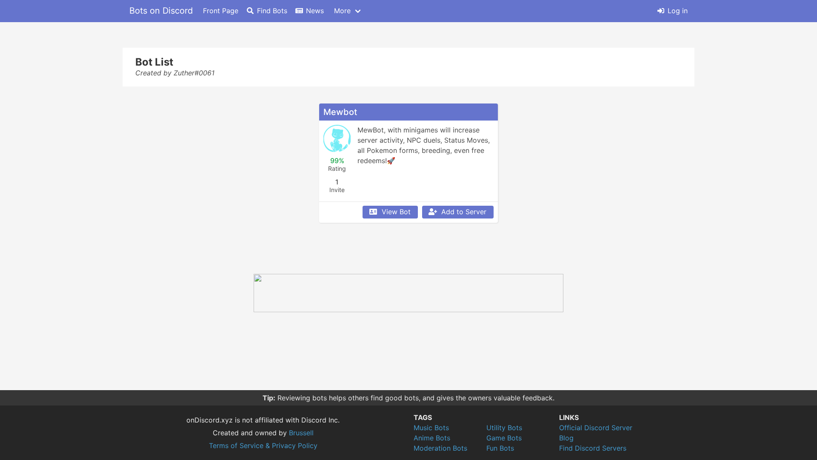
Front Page (220, 10)
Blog (566, 438)
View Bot (396, 211)
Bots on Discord (161, 11)
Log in (678, 10)
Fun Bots (500, 448)
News (315, 10)
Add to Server (463, 211)
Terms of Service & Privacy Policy (263, 445)
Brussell (301, 432)
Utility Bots (504, 427)
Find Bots (272, 10)
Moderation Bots (440, 448)
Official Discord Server (595, 427)
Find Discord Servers (592, 448)
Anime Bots (432, 438)
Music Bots (431, 427)
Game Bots (504, 438)
